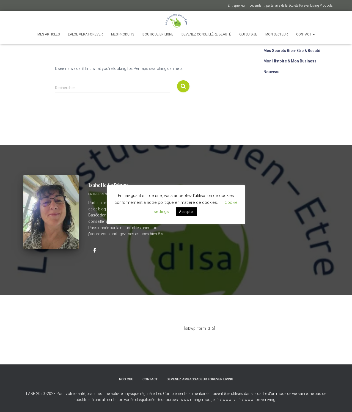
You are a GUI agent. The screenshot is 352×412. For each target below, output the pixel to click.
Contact (304, 34)
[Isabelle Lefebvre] (95, 250)
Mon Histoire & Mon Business (290, 61)
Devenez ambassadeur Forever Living (200, 379)
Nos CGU (126, 379)
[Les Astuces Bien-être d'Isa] (176, 21)
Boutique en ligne (157, 34)
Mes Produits (122, 34)
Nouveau (271, 72)
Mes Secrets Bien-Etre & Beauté (291, 50)
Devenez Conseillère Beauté (206, 34)
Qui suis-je (248, 34)
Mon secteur (276, 34)
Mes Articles (48, 34)
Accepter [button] (186, 212)
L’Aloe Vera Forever (85, 34)
